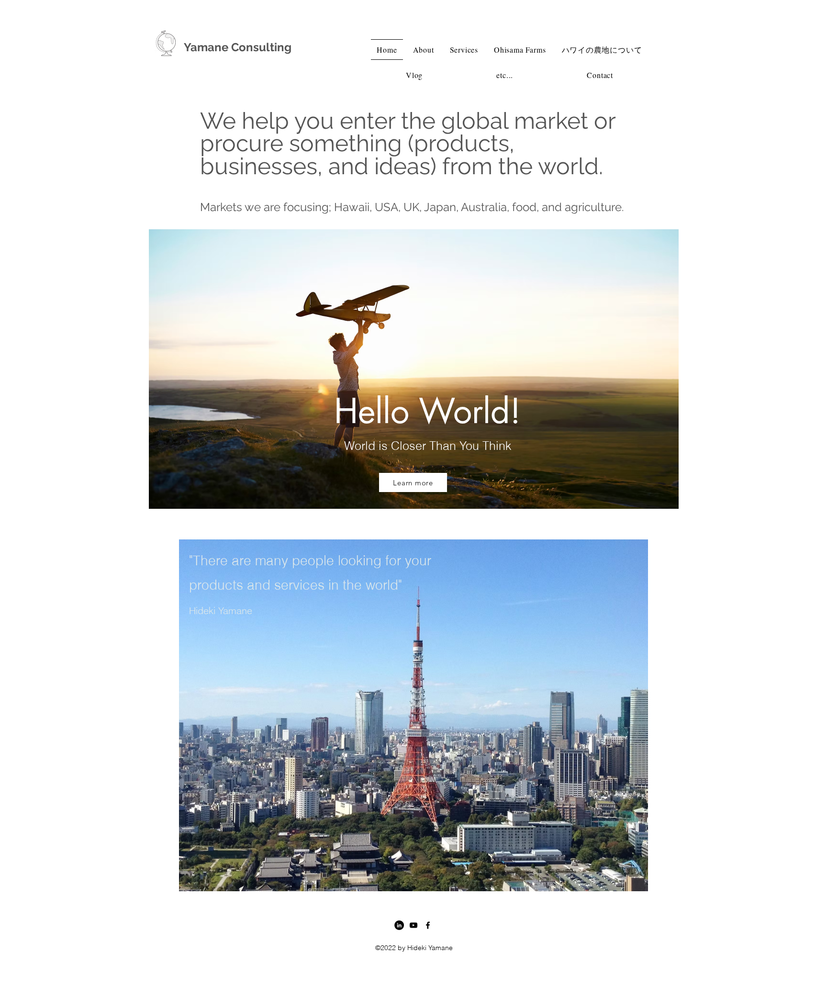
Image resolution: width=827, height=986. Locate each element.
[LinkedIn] (399, 925)
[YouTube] (413, 925)
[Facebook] (428, 925)
